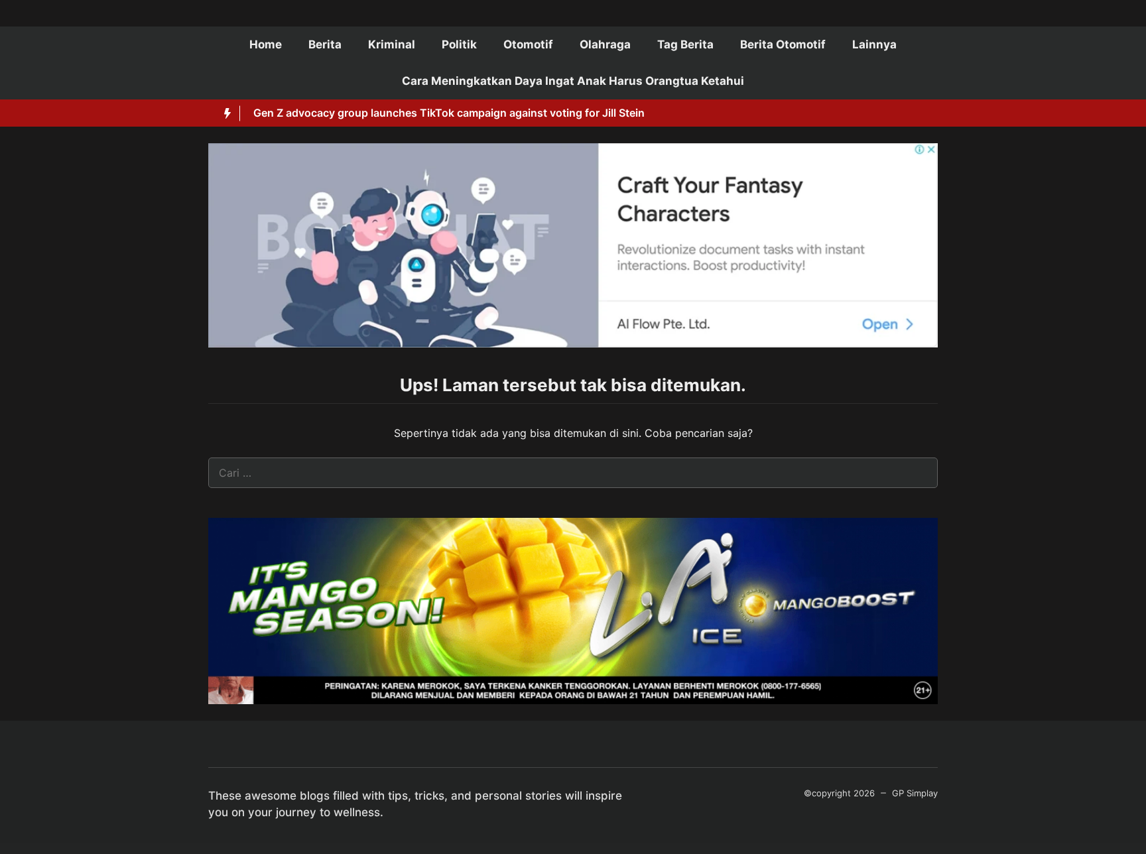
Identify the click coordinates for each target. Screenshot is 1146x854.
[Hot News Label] (224, 113)
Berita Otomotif (783, 44)
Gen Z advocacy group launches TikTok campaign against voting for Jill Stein (449, 112)
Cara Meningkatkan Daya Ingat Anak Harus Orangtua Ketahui (573, 81)
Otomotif (528, 44)
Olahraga (605, 44)
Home (265, 44)
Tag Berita (685, 44)
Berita (325, 44)
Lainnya (874, 44)
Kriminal (391, 44)
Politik (459, 44)
